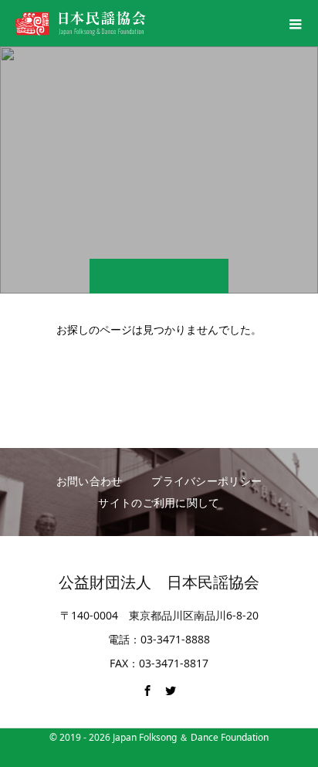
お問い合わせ (89, 480)
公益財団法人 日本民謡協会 (159, 582)
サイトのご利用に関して (158, 502)
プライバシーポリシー (206, 480)
